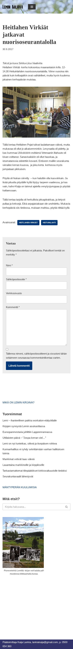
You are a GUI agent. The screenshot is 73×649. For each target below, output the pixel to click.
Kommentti (13, 307)
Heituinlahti (49, 223)
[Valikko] (32, 6)
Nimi (9, 265)
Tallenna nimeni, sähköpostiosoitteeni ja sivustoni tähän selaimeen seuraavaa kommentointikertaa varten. (36, 355)
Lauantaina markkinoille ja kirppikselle (23, 464)
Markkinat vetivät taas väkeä (18, 459)
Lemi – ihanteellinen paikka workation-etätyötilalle (30, 420)
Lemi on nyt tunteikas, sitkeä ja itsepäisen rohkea (30, 443)
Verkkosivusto (14, 293)
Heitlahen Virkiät (28, 223)
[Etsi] (66, 506)
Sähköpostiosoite (16, 279)
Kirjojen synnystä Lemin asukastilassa (24, 426)
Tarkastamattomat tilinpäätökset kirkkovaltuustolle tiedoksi (35, 470)
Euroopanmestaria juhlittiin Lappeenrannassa (28, 432)
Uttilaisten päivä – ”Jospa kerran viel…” (25, 437)
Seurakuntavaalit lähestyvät (18, 476)
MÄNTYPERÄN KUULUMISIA (20, 487)
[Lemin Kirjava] (13, 7)
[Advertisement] (28, 603)
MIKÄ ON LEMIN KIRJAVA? (18, 402)
